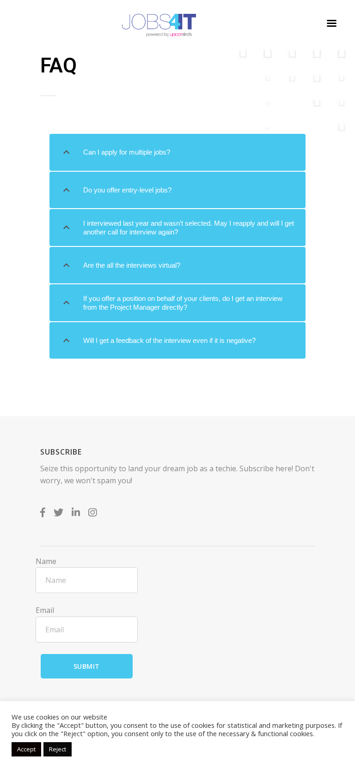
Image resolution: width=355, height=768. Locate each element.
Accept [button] (26, 749)
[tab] (177, 152)
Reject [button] (57, 749)
